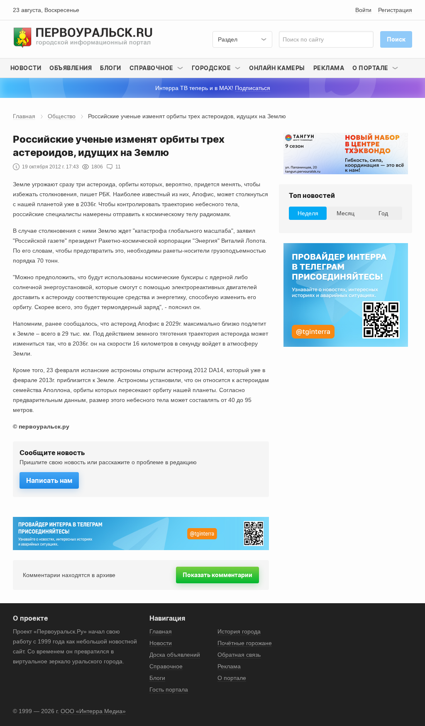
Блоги (110, 67)
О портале (231, 678)
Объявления (70, 67)
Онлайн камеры (277, 67)
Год (383, 213)
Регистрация (395, 10)
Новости (26, 67)
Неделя (308, 213)
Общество (62, 116)
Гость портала (168, 689)
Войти (363, 10)
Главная (24, 116)
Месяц (345, 213)
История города (239, 631)
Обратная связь (239, 654)
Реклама (328, 67)
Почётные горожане (244, 643)
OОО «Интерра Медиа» (93, 711)
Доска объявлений (174, 654)
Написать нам (49, 480)
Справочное (166, 666)
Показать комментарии (217, 574)
